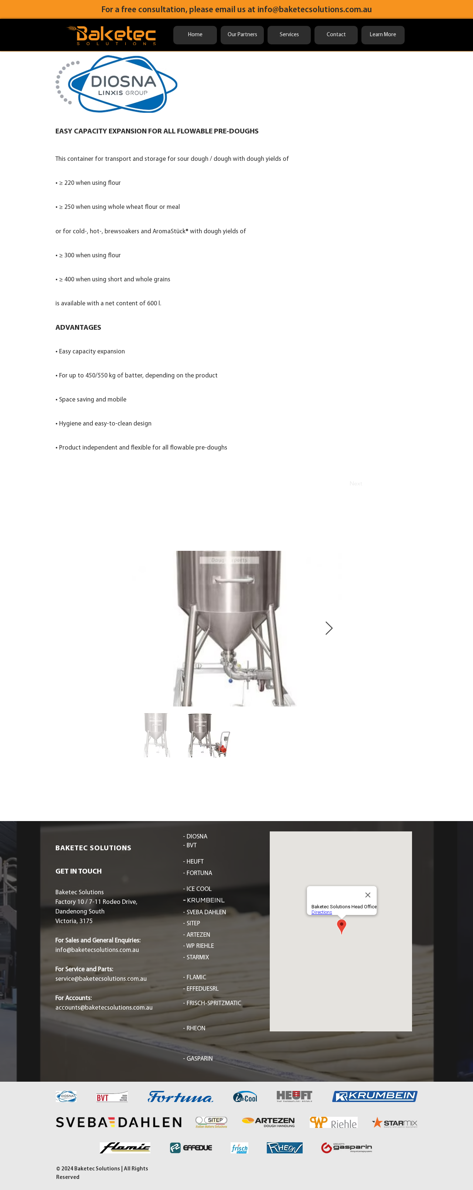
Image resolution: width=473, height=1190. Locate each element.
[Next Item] (329, 628)
